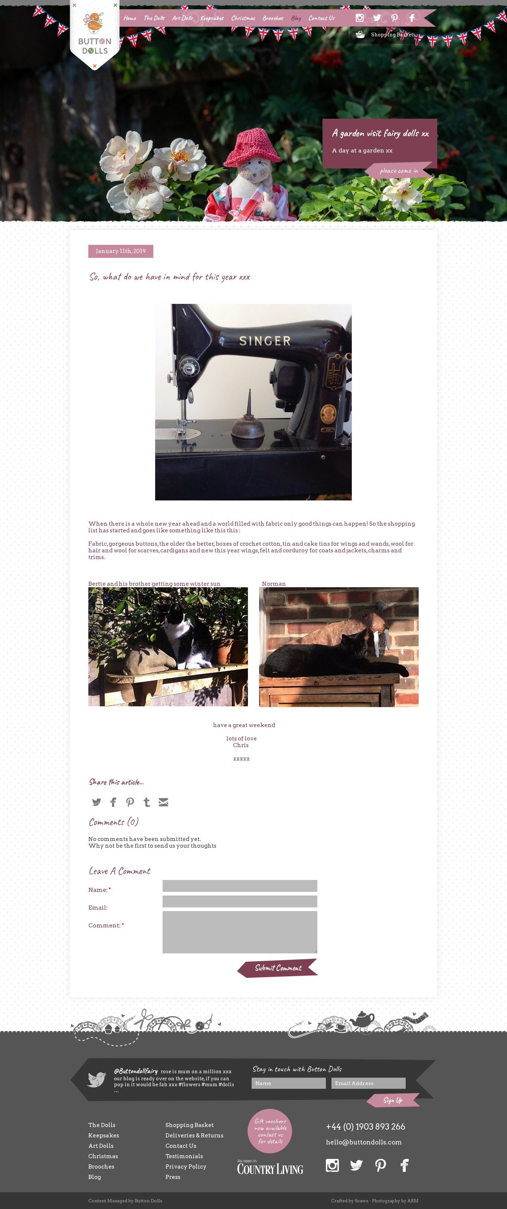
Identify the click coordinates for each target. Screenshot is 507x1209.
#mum (208, 1084)
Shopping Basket (392, 34)
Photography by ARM (395, 1200)
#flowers (189, 1084)
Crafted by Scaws (349, 1200)
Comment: (106, 925)
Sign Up (392, 1100)
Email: (98, 907)
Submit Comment (277, 968)
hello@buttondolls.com (364, 1142)
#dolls (225, 1084)
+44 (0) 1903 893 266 (365, 1126)
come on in (399, 170)
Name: (99, 889)
